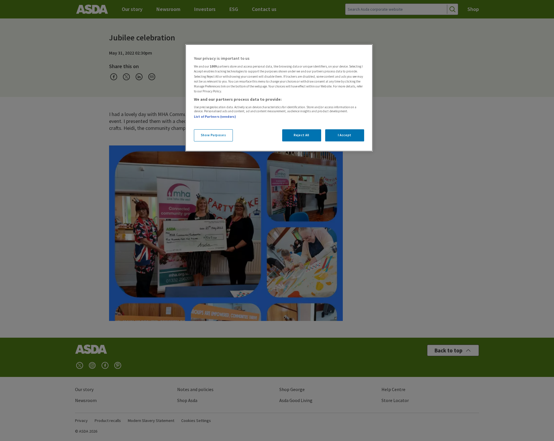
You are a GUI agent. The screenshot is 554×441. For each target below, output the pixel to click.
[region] (279, 98)
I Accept (344, 135)
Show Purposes (213, 135)
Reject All (301, 135)
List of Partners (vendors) (215, 117)
